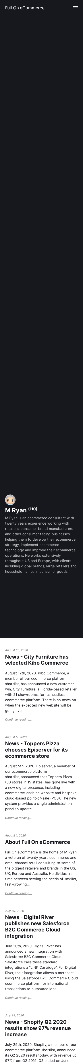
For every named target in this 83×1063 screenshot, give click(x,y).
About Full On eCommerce (37, 842)
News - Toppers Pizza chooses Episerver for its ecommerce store (36, 749)
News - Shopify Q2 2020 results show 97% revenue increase (38, 1028)
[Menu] (75, 7)
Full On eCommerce (24, 7)
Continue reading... (18, 719)
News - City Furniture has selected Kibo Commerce (37, 659)
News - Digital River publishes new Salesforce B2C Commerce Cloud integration (37, 926)
